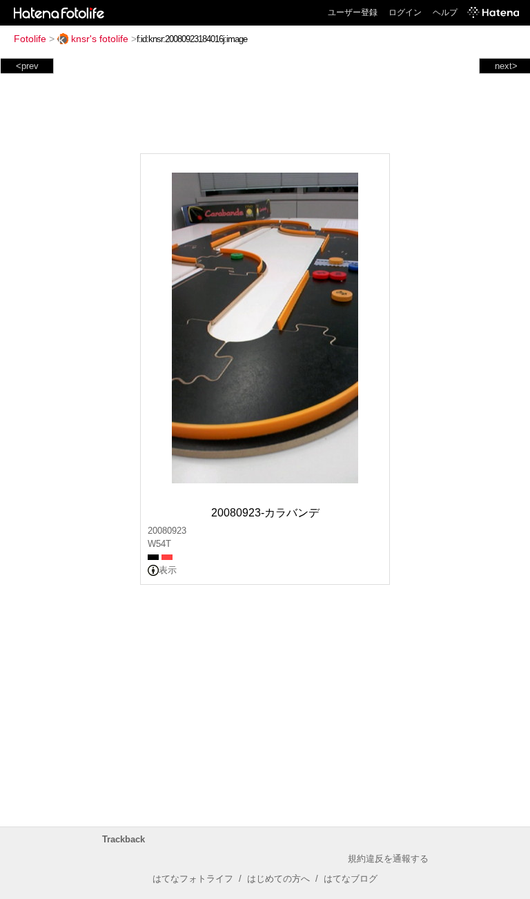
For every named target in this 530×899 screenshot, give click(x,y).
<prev (27, 66)
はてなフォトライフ (193, 878)
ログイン (405, 12)
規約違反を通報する (388, 858)
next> (506, 66)
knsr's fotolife (99, 38)
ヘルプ (445, 12)
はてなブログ (350, 878)
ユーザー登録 (352, 12)
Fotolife (30, 38)
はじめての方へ (278, 878)
